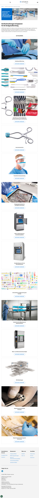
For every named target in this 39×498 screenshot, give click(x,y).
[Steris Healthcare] (24, 2)
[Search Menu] (10, 2)
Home (2, 6)
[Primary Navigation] (37, 2)
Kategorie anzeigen (19, 63)
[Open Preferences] (1, 496)
